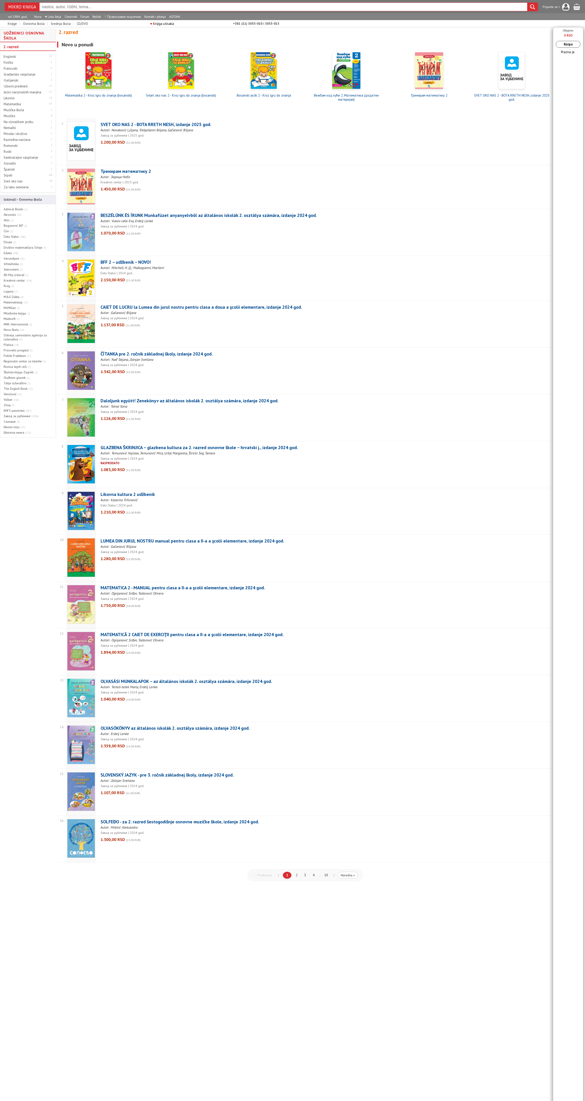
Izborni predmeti (16, 86)
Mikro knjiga (22, 7)
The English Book (18, 389)
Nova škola (14, 330)
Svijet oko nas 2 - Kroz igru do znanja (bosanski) (181, 95)
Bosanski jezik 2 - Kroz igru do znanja (264, 95)
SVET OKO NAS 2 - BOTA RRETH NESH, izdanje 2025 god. (511, 97)
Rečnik (97, 16)
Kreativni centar (18, 280)
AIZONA (174, 16)
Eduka (11, 253)
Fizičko (8, 63)
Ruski (7, 152)
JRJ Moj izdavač (16, 275)
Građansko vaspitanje (19, 74)
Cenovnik (71, 16)
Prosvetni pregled (18, 350)
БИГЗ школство (18, 410)
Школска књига (17, 432)
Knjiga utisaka (162, 23)
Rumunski (11, 146)
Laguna (11, 291)
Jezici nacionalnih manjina (22, 92)
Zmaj (9, 405)
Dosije (10, 242)
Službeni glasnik (17, 378)
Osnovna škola (34, 23)
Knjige (12, 23)
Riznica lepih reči (17, 367)
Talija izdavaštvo (17, 383)
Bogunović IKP (15, 226)
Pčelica (11, 345)
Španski (9, 169)
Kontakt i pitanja (155, 16)
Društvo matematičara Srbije (25, 247)
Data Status (15, 236)
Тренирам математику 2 (429, 95)
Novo (38, 16)
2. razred (11, 46)
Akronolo (12, 215)
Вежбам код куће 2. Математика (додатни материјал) (346, 97)
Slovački (10, 163)
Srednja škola (61, 23)
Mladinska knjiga (17, 313)
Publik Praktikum (17, 356)
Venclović (13, 394)
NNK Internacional (18, 324)
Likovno (9, 98)
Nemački (10, 128)
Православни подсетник (122, 16)
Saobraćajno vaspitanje (21, 157)
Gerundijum (14, 258)
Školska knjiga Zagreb (21, 372)
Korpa (568, 44)
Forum (84, 16)
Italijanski (11, 80)
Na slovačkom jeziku (18, 122)
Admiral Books (15, 209)
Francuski (10, 68)
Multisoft (12, 319)
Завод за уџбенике (21, 416)
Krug (9, 286)
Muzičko (9, 116)
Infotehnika (13, 264)
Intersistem (13, 269)
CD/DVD (82, 23)
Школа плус (14, 427)
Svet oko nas (13, 181)
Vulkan (11, 400)
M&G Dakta (14, 297)
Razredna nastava (17, 140)
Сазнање (12, 421)
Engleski (10, 57)
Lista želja (53, 16)
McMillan (12, 308)
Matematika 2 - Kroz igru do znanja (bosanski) (98, 95)
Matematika (12, 104)
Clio (8, 231)
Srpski (8, 175)
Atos (9, 220)
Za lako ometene (16, 187)
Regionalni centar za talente (25, 361)
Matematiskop (16, 302)
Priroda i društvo (15, 134)
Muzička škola (14, 110)
